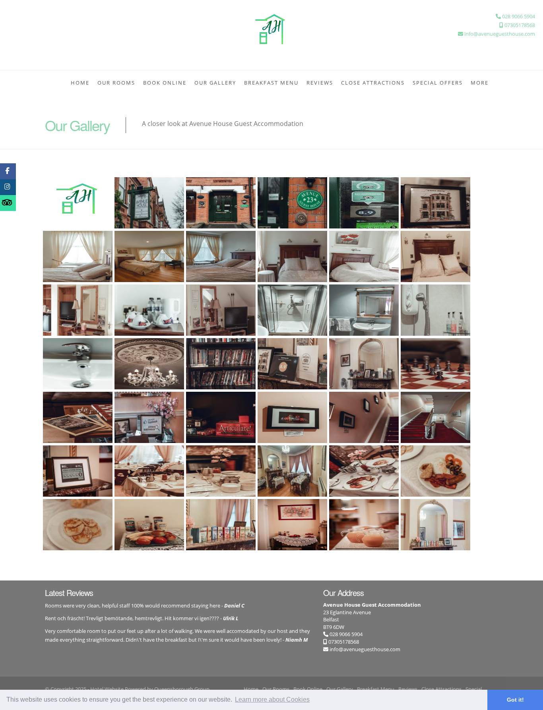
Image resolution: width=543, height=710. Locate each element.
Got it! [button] (515, 699)
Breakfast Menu (271, 82)
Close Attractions (373, 82)
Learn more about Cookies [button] (272, 699)
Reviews (319, 82)
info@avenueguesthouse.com (365, 649)
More (480, 82)
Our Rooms (116, 82)
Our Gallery (215, 82)
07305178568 (343, 641)
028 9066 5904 (345, 634)
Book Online (164, 82)
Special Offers (438, 82)
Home (80, 82)
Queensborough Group (181, 689)
